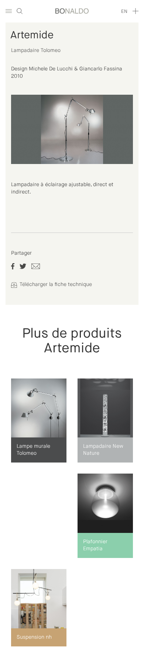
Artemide (32, 35)
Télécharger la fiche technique (55, 284)
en (124, 11)
